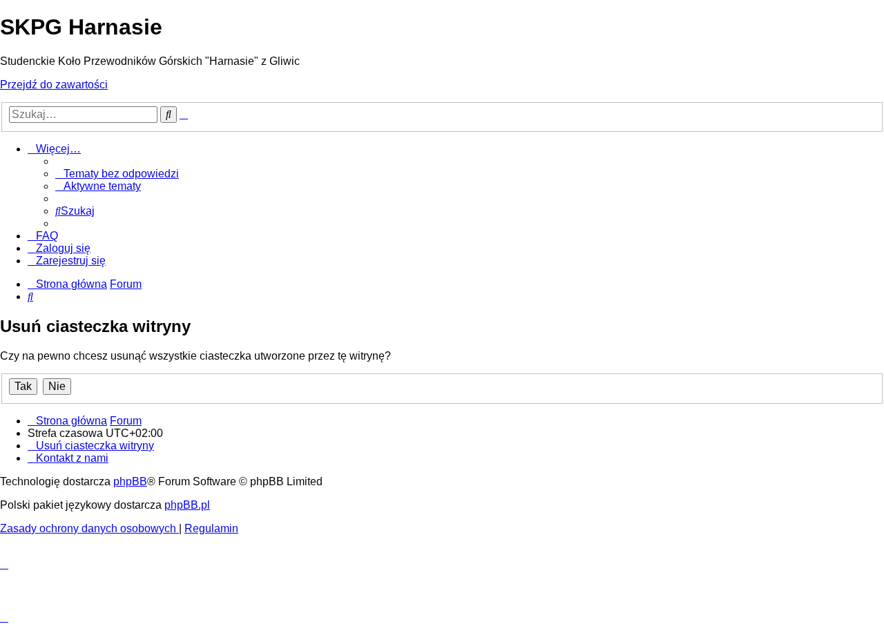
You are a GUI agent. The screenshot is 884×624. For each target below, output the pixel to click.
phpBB (130, 481)
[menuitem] (117, 173)
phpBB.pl (187, 505)
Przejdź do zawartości (54, 84)
